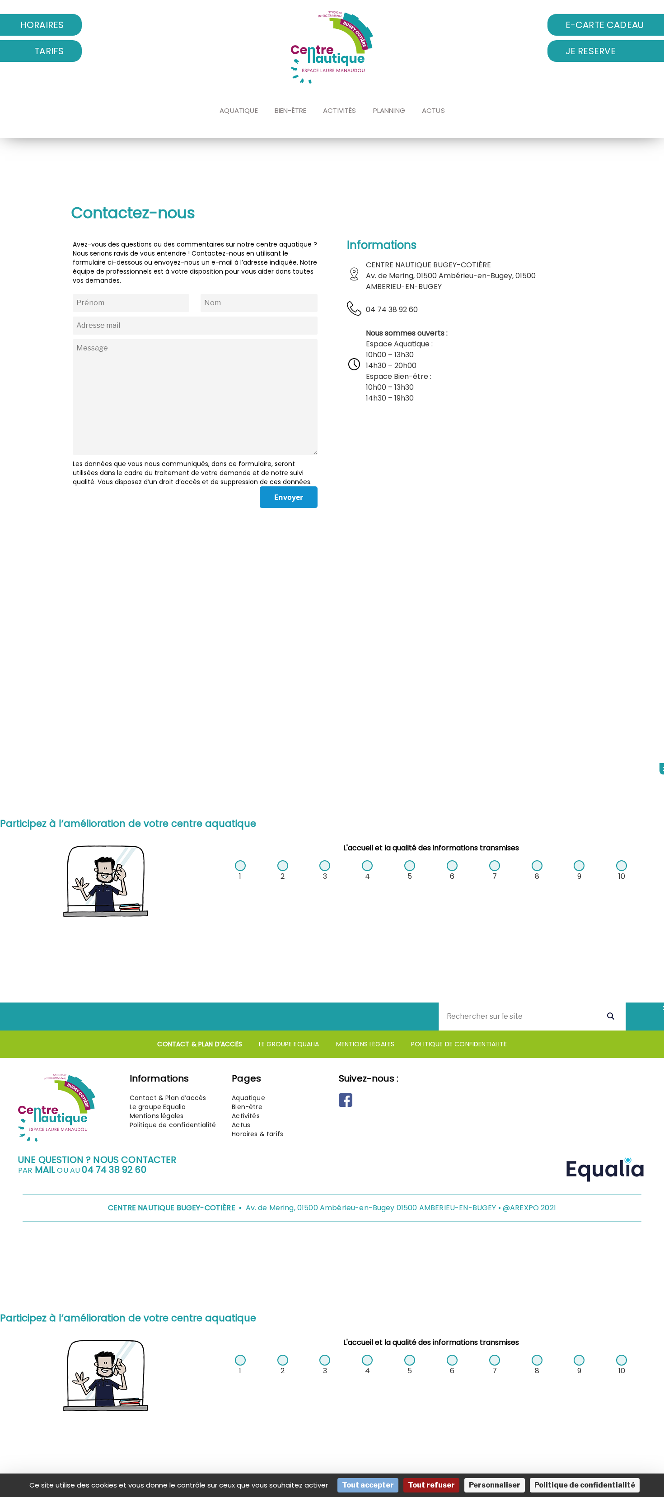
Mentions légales (365, 1044)
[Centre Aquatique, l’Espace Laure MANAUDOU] (332, 47)
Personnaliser (494, 1485)
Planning (389, 110)
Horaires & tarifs (257, 1133)
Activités (339, 110)
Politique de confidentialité (459, 1044)
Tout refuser (431, 1485)
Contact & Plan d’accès (199, 1044)
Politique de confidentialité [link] (584, 1485)
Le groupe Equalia (289, 1044)
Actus (433, 110)
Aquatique (238, 110)
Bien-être (290, 110)
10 (621, 876)
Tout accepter (368, 1485)
